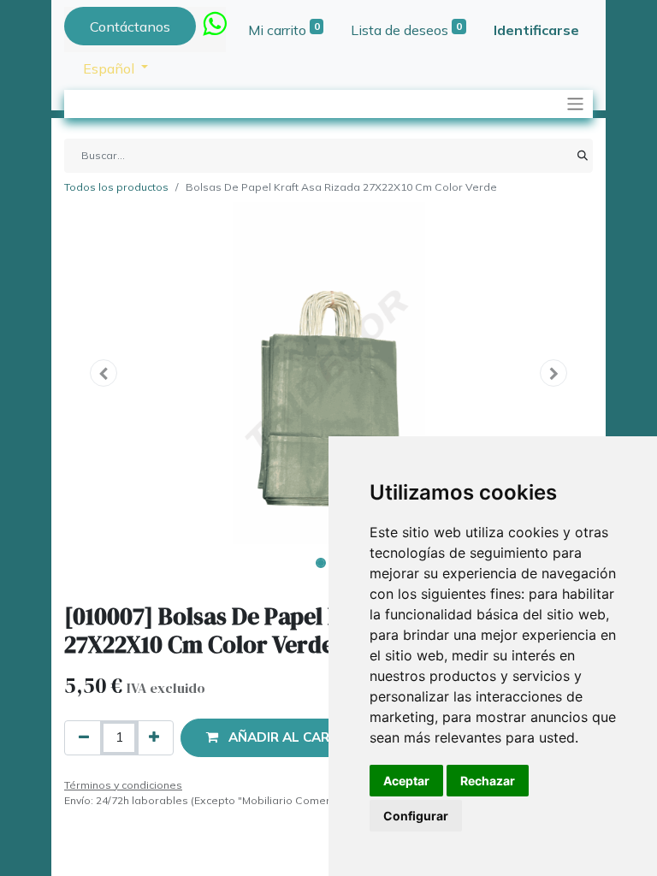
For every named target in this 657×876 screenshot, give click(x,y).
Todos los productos (116, 187)
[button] (104, 373)
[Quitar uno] (84, 737)
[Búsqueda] (582, 156)
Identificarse (536, 29)
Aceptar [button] (406, 780)
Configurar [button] (415, 815)
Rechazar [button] (487, 780)
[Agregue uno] (154, 737)
